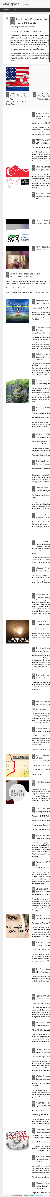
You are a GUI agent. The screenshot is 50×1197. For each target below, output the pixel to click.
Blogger (32, 1195)
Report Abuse (39, 1195)
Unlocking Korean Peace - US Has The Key (18, 96)
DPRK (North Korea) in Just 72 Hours (25, 273)
